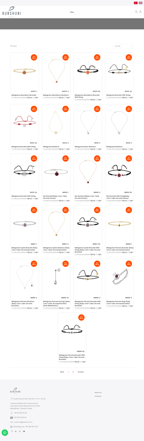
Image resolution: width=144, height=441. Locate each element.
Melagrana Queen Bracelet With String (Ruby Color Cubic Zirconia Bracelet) (87, 250)
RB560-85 (128, 192)
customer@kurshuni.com (23, 422)
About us (98, 392)
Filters (15, 46)
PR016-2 (129, 143)
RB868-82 (80, 351)
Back (62, 372)
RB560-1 (66, 192)
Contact (98, 396)
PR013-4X (33, 143)
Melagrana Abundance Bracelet (23, 95)
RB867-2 (65, 244)
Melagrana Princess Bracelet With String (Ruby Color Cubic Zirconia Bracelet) (88, 303)
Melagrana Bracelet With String (118, 95)
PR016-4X (33, 192)
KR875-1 (34, 91)
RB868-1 (129, 244)
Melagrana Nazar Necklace (85, 147)
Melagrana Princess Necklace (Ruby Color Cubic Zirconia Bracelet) (22, 303)
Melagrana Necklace (51, 147)
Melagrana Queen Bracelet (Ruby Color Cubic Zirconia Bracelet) (24, 249)
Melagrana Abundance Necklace (56, 95)
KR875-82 (96, 91)
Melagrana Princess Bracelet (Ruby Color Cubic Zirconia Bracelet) (119, 249)
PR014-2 (66, 143)
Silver (72, 12)
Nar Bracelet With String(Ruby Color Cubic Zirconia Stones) (117, 197)
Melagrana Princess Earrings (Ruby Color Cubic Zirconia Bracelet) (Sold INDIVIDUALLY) (56, 303)
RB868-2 (33, 298)
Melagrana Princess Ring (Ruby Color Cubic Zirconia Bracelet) (118, 302)
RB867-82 (96, 244)
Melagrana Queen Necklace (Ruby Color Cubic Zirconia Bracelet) (56, 249)
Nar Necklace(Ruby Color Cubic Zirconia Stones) (87, 197)
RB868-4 (97, 298)
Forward (81, 372)
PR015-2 (97, 143)
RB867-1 (34, 244)
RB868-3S (65, 298)
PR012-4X (128, 91)
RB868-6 (128, 298)
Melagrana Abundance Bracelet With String (87, 96)
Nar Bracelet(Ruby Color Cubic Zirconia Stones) (55, 197)
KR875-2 (65, 91)
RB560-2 (97, 192)
